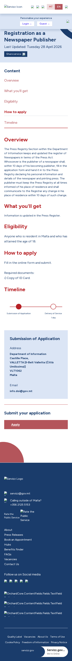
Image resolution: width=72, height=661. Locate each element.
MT (51, 6)
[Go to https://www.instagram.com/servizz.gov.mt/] (11, 581)
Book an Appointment (18, 539)
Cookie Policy (12, 642)
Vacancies (10, 559)
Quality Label (14, 636)
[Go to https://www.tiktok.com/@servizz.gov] (16, 581)
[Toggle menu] (66, 7)
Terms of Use (57, 636)
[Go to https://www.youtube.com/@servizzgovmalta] (21, 581)
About (8, 529)
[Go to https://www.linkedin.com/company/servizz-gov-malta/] (27, 581)
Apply (15, 424)
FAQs (7, 554)
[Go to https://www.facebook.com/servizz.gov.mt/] (6, 581)
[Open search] (43, 6)
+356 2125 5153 (20, 504)
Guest (44, 23)
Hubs (7, 544)
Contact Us (11, 564)
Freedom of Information (35, 642)
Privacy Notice (59, 642)
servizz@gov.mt (20, 493)
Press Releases (13, 534)
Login (27, 23)
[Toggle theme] (37, 6)
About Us (43, 636)
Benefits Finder (13, 549)
